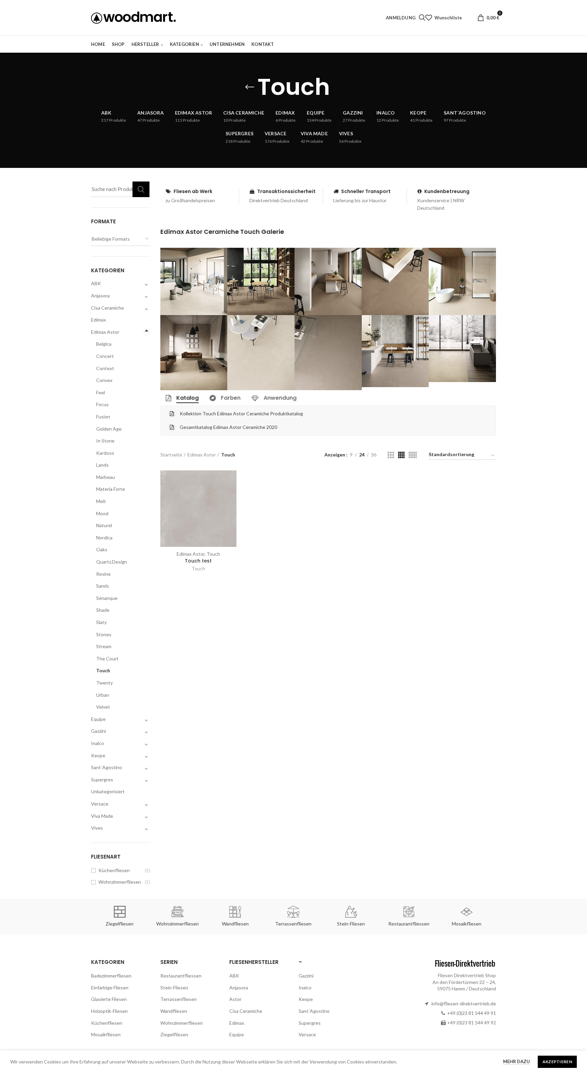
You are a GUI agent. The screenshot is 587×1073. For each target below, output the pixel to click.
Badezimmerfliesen (111, 976)
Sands (102, 586)
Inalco (97, 743)
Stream (103, 646)
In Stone (105, 441)
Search (140, 189)
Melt (101, 501)
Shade (102, 610)
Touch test (198, 561)
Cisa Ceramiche (107, 308)
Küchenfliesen (114, 870)
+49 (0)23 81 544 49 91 (471, 1013)
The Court (107, 658)
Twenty (104, 683)
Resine (103, 574)
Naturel (104, 525)
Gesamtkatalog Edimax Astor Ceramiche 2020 (228, 427)
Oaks (101, 549)
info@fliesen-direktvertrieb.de (463, 1003)
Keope (98, 755)
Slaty (101, 622)
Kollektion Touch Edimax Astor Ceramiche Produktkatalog (241, 413)
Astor (235, 999)
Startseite (171, 454)
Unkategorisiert (108, 791)
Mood (102, 513)
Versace (99, 804)
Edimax (98, 320)
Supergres (102, 779)
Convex (104, 380)
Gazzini (98, 731)
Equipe (98, 719)
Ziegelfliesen (174, 1034)
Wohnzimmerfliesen (120, 882)
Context (105, 368)
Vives (97, 828)
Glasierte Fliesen (109, 999)
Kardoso (105, 453)
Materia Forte (110, 489)
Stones (103, 634)
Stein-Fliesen (174, 987)
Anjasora (100, 295)
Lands (102, 465)
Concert (105, 356)
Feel (100, 392)
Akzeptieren (557, 1061)
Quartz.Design (111, 562)
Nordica (104, 537)
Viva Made (102, 816)
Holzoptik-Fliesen (109, 1011)
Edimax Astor (202, 454)
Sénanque (107, 598)
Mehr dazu (516, 1061)
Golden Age (109, 429)
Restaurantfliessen (180, 976)
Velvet (103, 707)
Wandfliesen (173, 1011)
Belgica (103, 344)
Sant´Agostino (106, 767)
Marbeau (105, 477)
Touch (198, 568)
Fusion (103, 416)
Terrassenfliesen (178, 999)
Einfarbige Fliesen (109, 987)
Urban (102, 695)
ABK (96, 283)
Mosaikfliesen (106, 1034)
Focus (102, 404)
